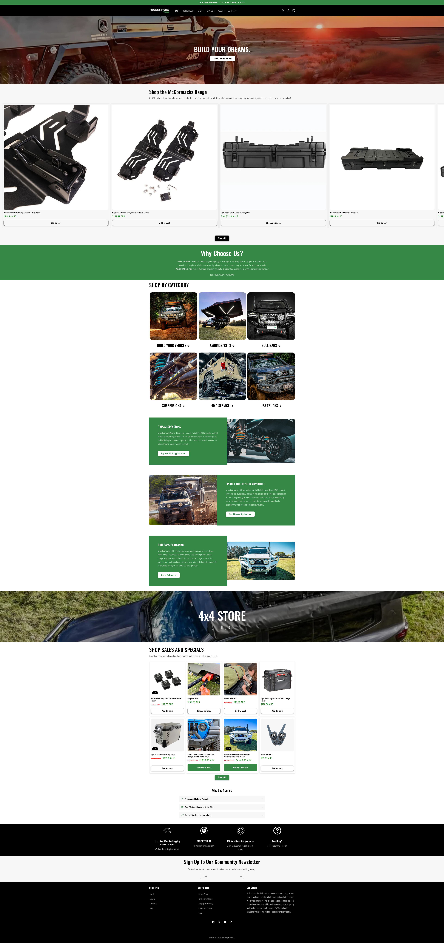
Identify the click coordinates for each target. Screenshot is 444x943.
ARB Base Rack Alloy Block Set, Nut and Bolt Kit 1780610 (166, 700)
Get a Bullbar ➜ (168, 574)
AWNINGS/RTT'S (220, 345)
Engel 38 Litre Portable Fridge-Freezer (163, 754)
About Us (153, 898)
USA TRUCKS (269, 405)
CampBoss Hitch (193, 699)
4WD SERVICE (220, 405)
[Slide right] (227, 231)
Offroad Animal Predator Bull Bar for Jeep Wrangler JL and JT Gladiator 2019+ (201, 755)
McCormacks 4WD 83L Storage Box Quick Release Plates (130, 213)
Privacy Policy (203, 894)
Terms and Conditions (205, 898)
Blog (151, 908)
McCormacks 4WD (219, 938)
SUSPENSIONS (171, 405)
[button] (188, 10)
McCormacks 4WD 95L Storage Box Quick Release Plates (22, 213)
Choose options (273, 222)
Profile (201, 913)
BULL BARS (269, 345)
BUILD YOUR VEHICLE (171, 345)
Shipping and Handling (206, 903)
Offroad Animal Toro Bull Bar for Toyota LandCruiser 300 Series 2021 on (237, 755)
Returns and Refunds (205, 908)
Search (152, 894)
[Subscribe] (241, 876)
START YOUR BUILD (223, 58)
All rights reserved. (230, 938)
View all (222, 238)
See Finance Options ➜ (240, 514)
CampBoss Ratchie (230, 699)
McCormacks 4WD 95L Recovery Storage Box (235, 213)
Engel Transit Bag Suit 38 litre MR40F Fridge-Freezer (275, 700)
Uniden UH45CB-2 (267, 754)
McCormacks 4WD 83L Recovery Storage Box (344, 213)
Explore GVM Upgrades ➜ (173, 453)
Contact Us (153, 903)
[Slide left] (216, 231)
